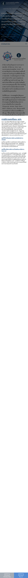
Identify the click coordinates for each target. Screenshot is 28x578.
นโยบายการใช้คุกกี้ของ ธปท (16, 135)
